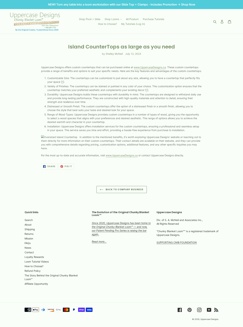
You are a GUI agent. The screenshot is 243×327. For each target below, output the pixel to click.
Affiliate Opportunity (36, 283)
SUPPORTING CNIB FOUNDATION (177, 242)
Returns (29, 233)
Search (29, 219)
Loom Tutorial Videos (37, 261)
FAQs (28, 243)
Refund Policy (33, 270)
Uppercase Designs (209, 319)
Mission (29, 238)
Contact (29, 252)
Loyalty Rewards (34, 256)
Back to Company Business (124, 189)
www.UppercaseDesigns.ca (150, 67)
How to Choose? (34, 266)
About (28, 224)
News (28, 247)
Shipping (30, 229)
